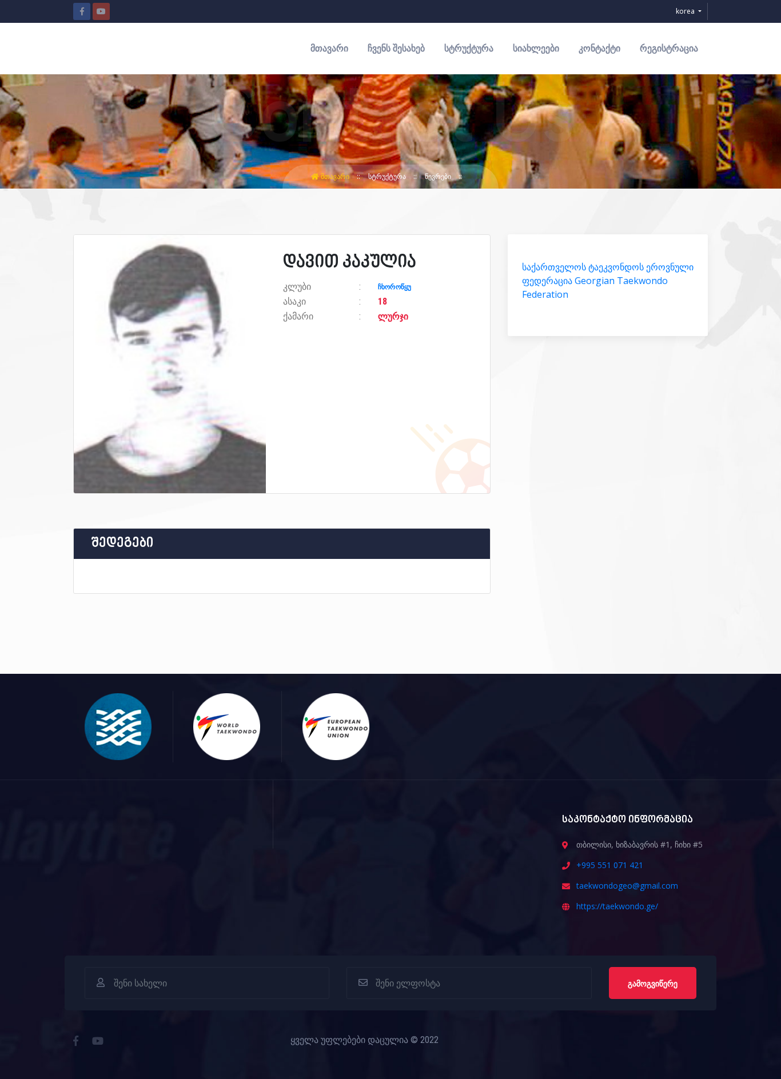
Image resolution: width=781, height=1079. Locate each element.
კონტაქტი (599, 48)
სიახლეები (536, 48)
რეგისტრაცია (669, 48)
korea (686, 11)
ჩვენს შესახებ (396, 48)
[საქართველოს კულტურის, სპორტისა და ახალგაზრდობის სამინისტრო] (118, 726)
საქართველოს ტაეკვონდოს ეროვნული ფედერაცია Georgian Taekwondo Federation (608, 281)
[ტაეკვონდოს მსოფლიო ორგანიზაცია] (227, 726)
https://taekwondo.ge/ (617, 906)
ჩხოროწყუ (394, 287)
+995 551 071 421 (609, 865)
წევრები (439, 176)
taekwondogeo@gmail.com (627, 885)
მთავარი (329, 48)
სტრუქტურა (468, 48)
